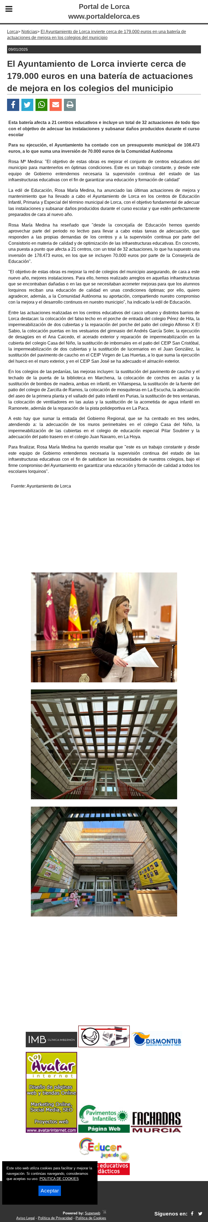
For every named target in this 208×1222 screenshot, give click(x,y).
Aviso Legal (25, 1218)
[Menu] (9, 10)
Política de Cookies (91, 1218)
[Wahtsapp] (41, 105)
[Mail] (55, 105)
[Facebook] (13, 105)
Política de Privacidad (55, 1218)
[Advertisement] (104, 532)
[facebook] (192, 1214)
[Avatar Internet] (51, 1131)
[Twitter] (27, 105)
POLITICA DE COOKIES (59, 1179)
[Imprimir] (70, 105)
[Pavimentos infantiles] (104, 1131)
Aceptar (50, 1191)
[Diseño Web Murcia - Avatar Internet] (104, 1213)
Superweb (92, 1213)
